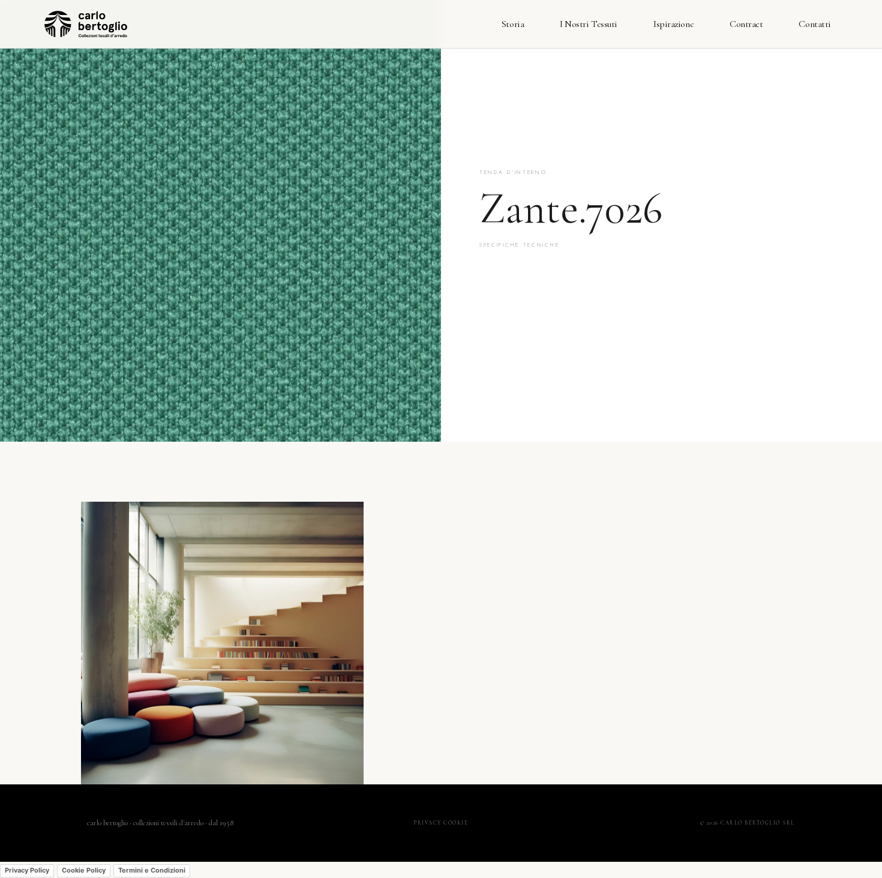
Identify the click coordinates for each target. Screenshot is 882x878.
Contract (746, 24)
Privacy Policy (27, 870)
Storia (513, 24)
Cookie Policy (84, 870)
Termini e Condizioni (151, 870)
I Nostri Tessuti (588, 24)
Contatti (814, 24)
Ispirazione (673, 24)
